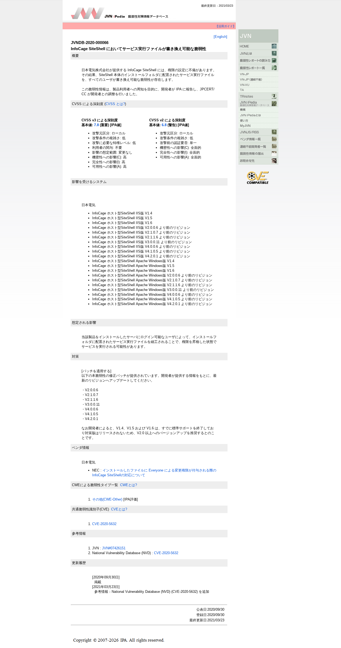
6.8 (164, 125)
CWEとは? (128, 485)
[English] (220, 37)
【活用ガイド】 (225, 26)
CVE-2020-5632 (104, 524)
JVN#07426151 (113, 548)
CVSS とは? (115, 104)
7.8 (96, 125)
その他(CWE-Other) (107, 499)
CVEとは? (119, 509)
